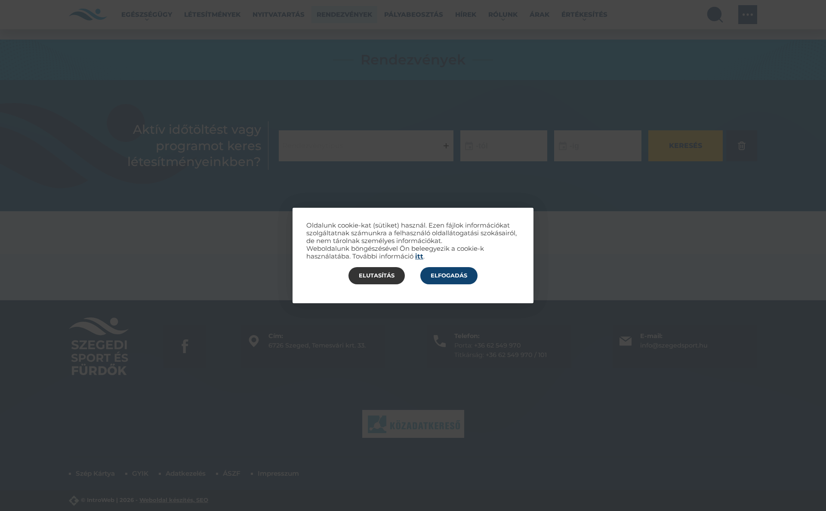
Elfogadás (449, 275)
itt (419, 256)
